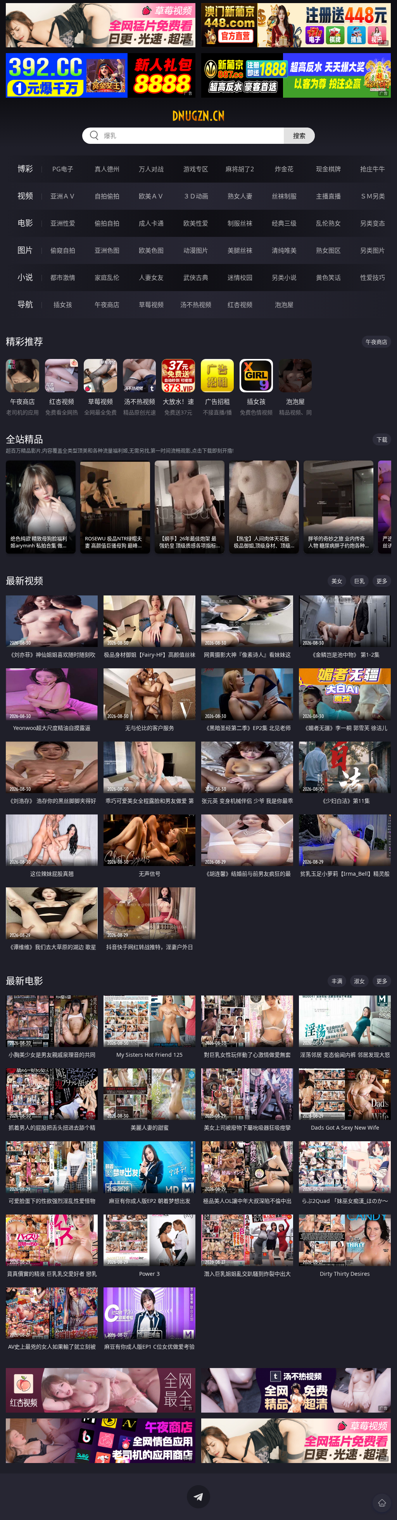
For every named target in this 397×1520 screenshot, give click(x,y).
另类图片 (372, 250)
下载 (381, 439)
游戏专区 (195, 169)
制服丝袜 (240, 223)
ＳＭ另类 (372, 196)
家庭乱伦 (107, 277)
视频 (25, 196)
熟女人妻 (240, 196)
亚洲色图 (107, 250)
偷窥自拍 (62, 250)
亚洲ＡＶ (62, 196)
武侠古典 (195, 277)
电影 (25, 223)
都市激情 (62, 277)
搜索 (299, 135)
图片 (25, 250)
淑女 (359, 981)
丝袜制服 (284, 196)
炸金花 (284, 169)
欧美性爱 (195, 223)
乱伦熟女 (328, 223)
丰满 (336, 981)
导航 (25, 304)
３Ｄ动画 (195, 196)
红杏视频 (240, 304)
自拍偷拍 (107, 196)
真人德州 (107, 169)
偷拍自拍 (107, 223)
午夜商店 (107, 304)
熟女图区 (328, 250)
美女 (336, 581)
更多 (381, 581)
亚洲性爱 (62, 223)
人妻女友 (151, 277)
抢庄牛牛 (372, 169)
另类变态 (372, 223)
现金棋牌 (328, 169)
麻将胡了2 (240, 169)
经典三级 (284, 223)
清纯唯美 (284, 250)
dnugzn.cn (198, 116)
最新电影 (24, 980)
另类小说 (284, 277)
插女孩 (63, 304)
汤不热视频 (195, 304)
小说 (25, 277)
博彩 (25, 169)
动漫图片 (195, 250)
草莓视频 (151, 304)
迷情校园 (240, 277)
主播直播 (328, 196)
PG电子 (62, 169)
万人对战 (151, 169)
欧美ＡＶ (151, 196)
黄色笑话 (328, 277)
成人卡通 (151, 223)
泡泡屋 (284, 304)
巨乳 (359, 581)
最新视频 (24, 580)
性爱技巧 (372, 277)
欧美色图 (151, 250)
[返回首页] (382, 1503)
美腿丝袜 (240, 250)
